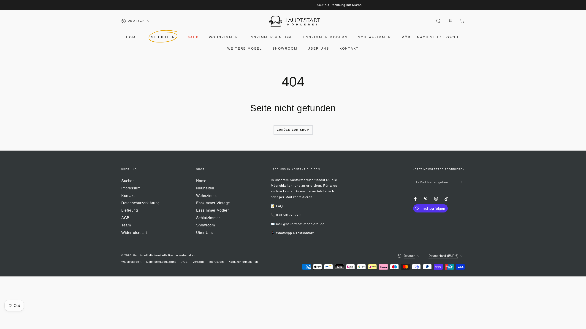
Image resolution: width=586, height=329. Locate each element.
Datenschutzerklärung (140, 203)
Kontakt (128, 196)
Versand (198, 261)
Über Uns (204, 233)
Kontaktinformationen (243, 261)
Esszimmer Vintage (213, 203)
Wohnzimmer (207, 196)
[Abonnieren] (462, 182)
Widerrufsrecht (134, 233)
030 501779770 (288, 215)
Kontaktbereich (301, 180)
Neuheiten (205, 188)
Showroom (205, 225)
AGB (125, 218)
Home (201, 181)
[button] (438, 21)
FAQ (279, 206)
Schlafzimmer (208, 218)
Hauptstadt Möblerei (147, 255)
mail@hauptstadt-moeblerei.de (300, 224)
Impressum (130, 188)
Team (126, 225)
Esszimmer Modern (213, 210)
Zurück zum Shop (293, 129)
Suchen (128, 181)
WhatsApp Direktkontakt (295, 233)
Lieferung (129, 210)
